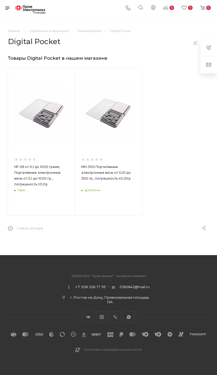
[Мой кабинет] (153, 8)
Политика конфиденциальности (113, 349)
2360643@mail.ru (135, 287)
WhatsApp (128, 317)
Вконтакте (88, 317)
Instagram (101, 317)
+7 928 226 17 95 (90, 287)
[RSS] (195, 43)
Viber (115, 317)
